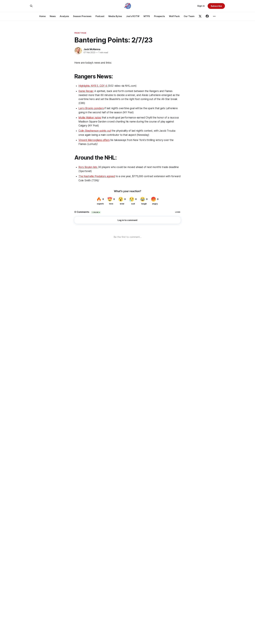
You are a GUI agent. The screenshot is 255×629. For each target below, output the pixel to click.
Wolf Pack (174, 16)
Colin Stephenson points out (95, 130)
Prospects (159, 16)
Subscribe (216, 6)
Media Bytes (115, 16)
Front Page (80, 33)
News (53, 16)
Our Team (189, 16)
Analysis (64, 16)
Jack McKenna (92, 49)
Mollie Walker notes (90, 117)
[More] (214, 16)
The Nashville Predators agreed (97, 176)
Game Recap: (86, 91)
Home (42, 16)
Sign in (201, 5)
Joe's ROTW (132, 16)
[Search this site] (31, 6)
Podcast (99, 16)
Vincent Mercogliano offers (94, 140)
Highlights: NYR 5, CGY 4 (93, 85)
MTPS (147, 16)
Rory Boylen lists (88, 167)
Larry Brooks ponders (91, 108)
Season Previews (82, 16)
